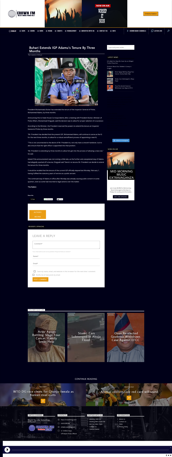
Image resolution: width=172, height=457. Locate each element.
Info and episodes (120, 197)
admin (31, 209)
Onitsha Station (151, 14)
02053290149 (65, 423)
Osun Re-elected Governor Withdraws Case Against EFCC (124, 87)
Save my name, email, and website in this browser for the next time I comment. (66, 271)
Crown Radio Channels (137, 31)
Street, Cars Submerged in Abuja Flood (124, 80)
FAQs (121, 424)
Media (50, 31)
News (41, 31)
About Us (122, 419)
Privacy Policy (123, 427)
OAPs (23, 31)
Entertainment (34, 315)
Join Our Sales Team (96, 424)
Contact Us (103, 31)
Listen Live (158, 31)
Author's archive (37, 214)
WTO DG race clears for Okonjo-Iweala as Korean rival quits (43, 393)
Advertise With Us (88, 31)
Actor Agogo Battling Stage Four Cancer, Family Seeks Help (124, 72)
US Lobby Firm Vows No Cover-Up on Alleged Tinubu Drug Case (120, 62)
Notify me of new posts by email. (48, 275)
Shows (32, 31)
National (71, 315)
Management (72, 31)
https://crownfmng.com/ (69, 420)
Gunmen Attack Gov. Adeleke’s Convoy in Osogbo (119, 67)
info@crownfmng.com (68, 427)
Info (114, 31)
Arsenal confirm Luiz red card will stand (129, 392)
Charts (59, 31)
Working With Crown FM (97, 422)
